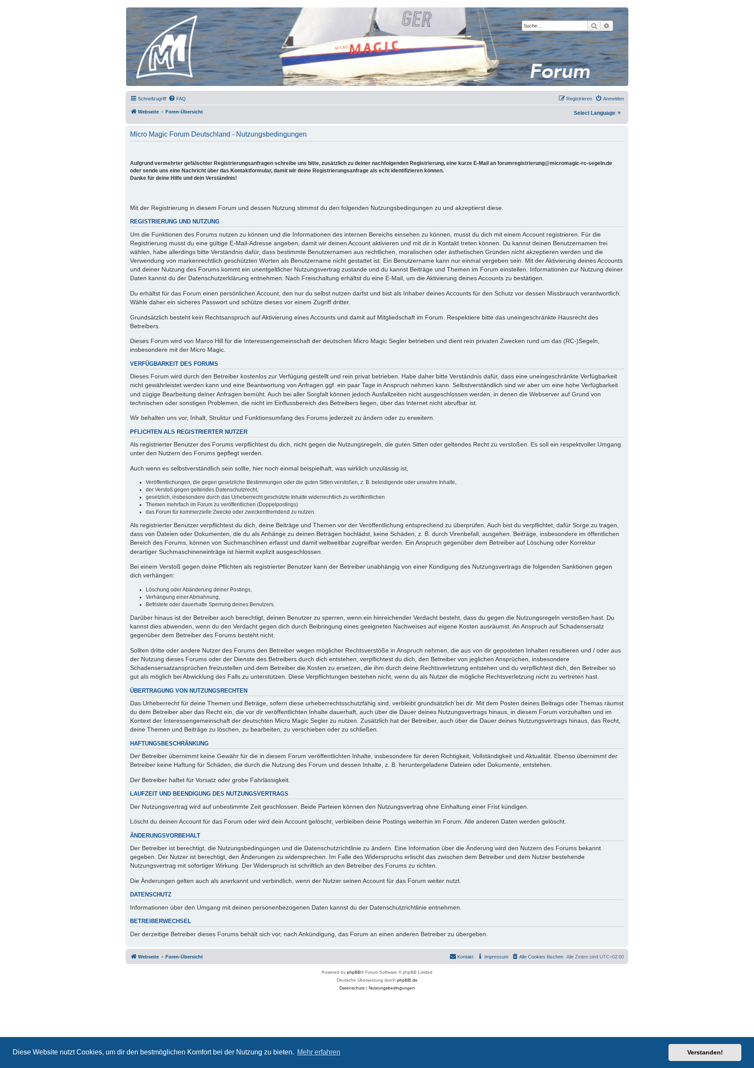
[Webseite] (376, 46)
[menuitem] (177, 98)
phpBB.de (407, 980)
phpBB (354, 972)
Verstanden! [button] (705, 1052)
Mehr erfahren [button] (318, 1052)
